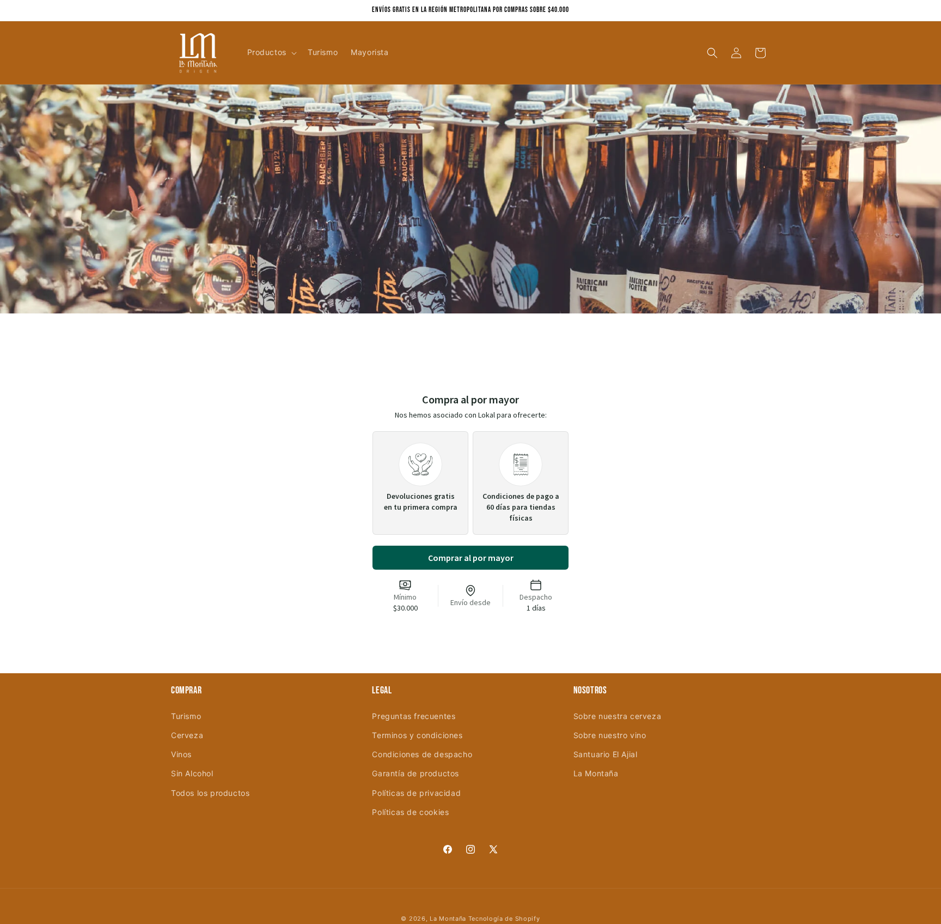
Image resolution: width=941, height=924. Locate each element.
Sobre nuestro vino (609, 735)
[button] (271, 52)
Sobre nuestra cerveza (617, 715)
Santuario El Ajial (605, 754)
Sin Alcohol (192, 773)
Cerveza (187, 735)
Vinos (181, 754)
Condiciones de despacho (422, 754)
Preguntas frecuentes (413, 715)
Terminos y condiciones (417, 735)
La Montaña (596, 773)
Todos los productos (210, 792)
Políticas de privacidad (416, 792)
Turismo (186, 715)
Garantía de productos (415, 773)
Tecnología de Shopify (504, 918)
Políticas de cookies (410, 811)
